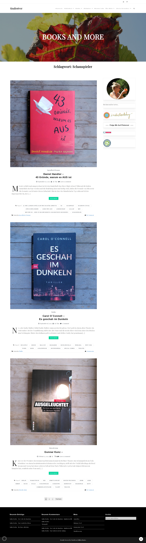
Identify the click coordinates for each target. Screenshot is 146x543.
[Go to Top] (141, 539)
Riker (32, 348)
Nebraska (78, 345)
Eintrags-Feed (78, 523)
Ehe (44, 480)
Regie (26, 483)
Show (89, 483)
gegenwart (70, 205)
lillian (71, 209)
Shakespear (79, 483)
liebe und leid (47, 209)
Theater (81, 348)
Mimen (18, 483)
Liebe (89, 480)
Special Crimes (69, 348)
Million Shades (82, 540)
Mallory (43, 345)
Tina (56, 182)
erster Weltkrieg (69, 480)
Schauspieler (76, 212)
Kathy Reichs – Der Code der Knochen (20, 519)
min (79, 209)
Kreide (33, 345)
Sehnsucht (68, 483)
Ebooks (77, 8)
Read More (53, 198)
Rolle (33, 483)
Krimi (56, 448)
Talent (57, 487)
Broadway (24, 345)
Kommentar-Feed (79, 527)
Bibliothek (68, 8)
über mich (109, 8)
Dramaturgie (34, 480)
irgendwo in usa (84, 205)
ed (61, 205)
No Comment (90, 215)
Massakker (53, 345)
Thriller (53, 312)
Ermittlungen (54, 480)
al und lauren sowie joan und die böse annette (40, 205)
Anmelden (76, 519)
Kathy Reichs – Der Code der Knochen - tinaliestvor (56, 519)
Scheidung (56, 483)
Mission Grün (99, 8)
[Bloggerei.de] (107, 132)
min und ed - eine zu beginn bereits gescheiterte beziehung (46, 212)
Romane (57, 170)
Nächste (58, 499)
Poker (24, 348)
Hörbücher (87, 8)
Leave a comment (65, 182)
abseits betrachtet (122, 8)
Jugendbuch (51, 170)
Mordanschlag (66, 345)
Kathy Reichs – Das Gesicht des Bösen (20, 523)
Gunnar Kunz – (53, 452)
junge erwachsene (32, 209)
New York (88, 345)
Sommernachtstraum (44, 487)
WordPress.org (78, 531)
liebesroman (60, 209)
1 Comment (65, 323)
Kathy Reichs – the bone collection (19, 527)
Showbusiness (55, 348)
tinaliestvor (16, 8)
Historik (51, 448)
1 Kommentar (90, 351)
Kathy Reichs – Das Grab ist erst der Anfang (54, 531)
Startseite (59, 8)
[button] (4, 538)
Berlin (24, 480)
